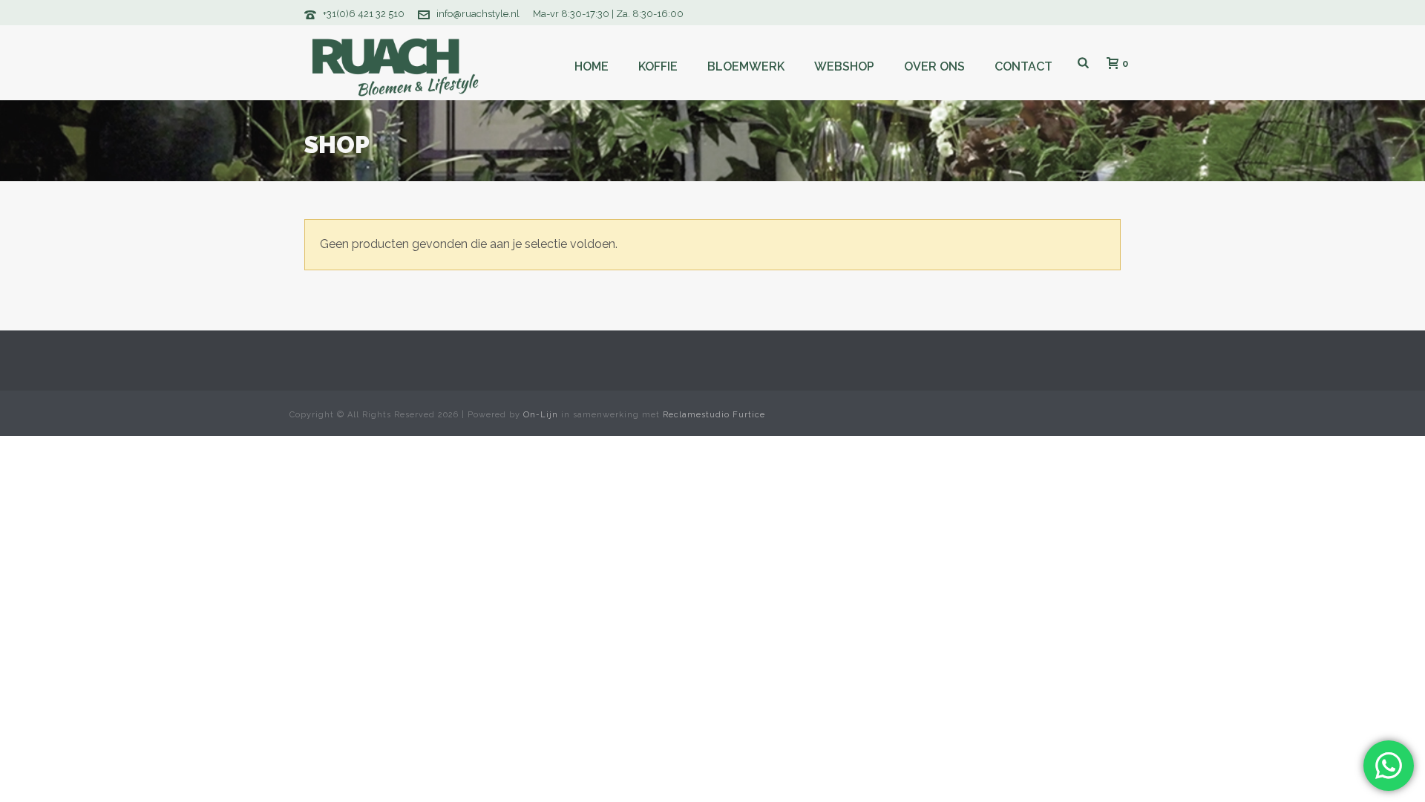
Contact (1023, 66)
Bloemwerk (745, 66)
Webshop (844, 66)
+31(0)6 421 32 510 (363, 13)
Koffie (658, 66)
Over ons (934, 66)
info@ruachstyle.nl (478, 13)
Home (591, 66)
